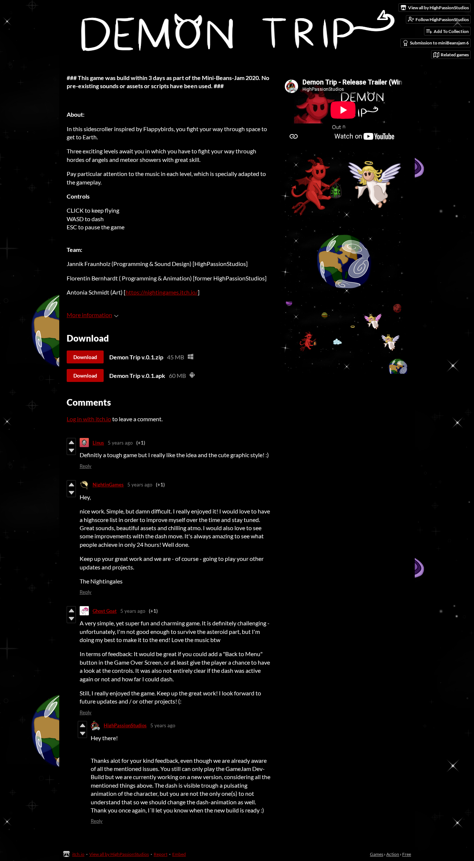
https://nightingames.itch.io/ (162, 292)
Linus (98, 443)
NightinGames (108, 485)
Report (160, 854)
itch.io (78, 854)
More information (89, 314)
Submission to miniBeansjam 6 (439, 43)
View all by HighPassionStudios (119, 854)
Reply (85, 466)
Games (376, 854)
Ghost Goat (105, 611)
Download (85, 357)
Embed (179, 854)
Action (392, 854)
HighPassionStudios (125, 725)
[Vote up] (71, 442)
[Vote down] (71, 450)
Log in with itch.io (89, 418)
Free (406, 854)
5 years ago (120, 443)
